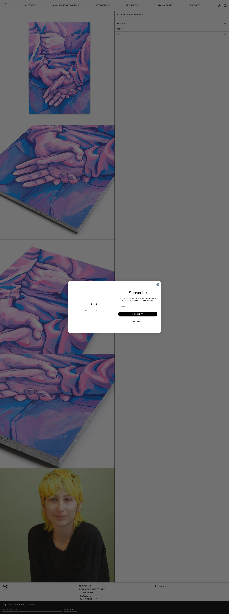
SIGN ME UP (137, 314)
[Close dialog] (158, 284)
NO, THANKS (138, 321)
